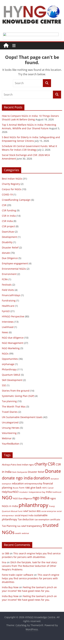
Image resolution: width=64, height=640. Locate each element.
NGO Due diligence (22, 498)
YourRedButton (10, 443)
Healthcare (8, 305)
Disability (7, 242)
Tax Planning (9, 525)
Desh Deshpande (19, 472)
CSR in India (9, 215)
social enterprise (48, 511)
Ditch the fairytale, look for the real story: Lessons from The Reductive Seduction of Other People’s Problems (29, 566)
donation (41, 478)
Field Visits (8, 290)
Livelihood (7, 327)
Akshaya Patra (9, 464)
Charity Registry (11, 184)
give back (36, 487)
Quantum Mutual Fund (12, 511)
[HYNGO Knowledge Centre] (6, 45)
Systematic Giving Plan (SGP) (18, 396)
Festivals (7, 284)
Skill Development (12, 380)
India (49, 491)
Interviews (8, 321)
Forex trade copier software (17, 574)
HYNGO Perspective (13, 316)
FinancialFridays (11, 295)
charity (40, 464)
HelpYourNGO (10, 491)
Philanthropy (9, 369)
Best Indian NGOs (12, 178)
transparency (34, 525)
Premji (52, 506)
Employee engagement (15, 263)
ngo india (41, 497)
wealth (18, 533)
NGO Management (12, 343)
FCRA (5, 279)
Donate (53, 471)
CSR (4, 205)
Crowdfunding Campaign (16, 199)
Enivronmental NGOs (14, 268)
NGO (7, 497)
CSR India (7, 221)
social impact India (24, 515)
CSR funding (9, 210)
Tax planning (9, 401)
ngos (53, 498)
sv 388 (5, 553)
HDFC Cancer (48, 488)
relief (25, 511)
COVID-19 (7, 194)
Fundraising (9, 300)
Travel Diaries (10, 411)
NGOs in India (10, 506)
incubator (23, 492)
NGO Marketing (11, 348)
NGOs (5, 353)
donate (6, 252)
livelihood (56, 492)
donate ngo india (17, 478)
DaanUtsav (8, 231)
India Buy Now (10, 587)
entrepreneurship (33, 483)
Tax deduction (26, 519)
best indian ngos (25, 464)
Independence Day (37, 492)
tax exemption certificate (47, 519)
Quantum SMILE (11, 374)
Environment (9, 274)
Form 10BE (24, 487)
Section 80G (35, 511)
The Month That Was (14, 406)
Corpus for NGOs (11, 189)
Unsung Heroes (10, 427)
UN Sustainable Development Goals (22, 417)
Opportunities (10, 358)
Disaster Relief (10, 247)
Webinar (7, 438)
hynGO (6, 311)
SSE (4, 385)
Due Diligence (10, 258)
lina (4, 562)
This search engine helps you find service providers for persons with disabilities (30, 578)
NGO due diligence (13, 337)
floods (15, 488)
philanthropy (33, 505)
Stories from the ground (15, 390)
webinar (25, 533)
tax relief (21, 526)
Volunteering (9, 433)
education (18, 483)
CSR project (8, 226)
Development (9, 237)
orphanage (8, 364)
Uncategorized (10, 422)
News (5, 332)
